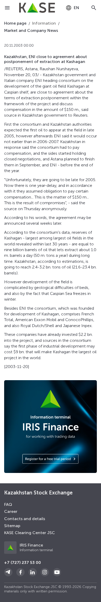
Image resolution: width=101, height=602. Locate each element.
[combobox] (72, 8)
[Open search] (94, 8)
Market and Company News (31, 30)
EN (76, 7)
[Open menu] (7, 8)
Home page (15, 23)
